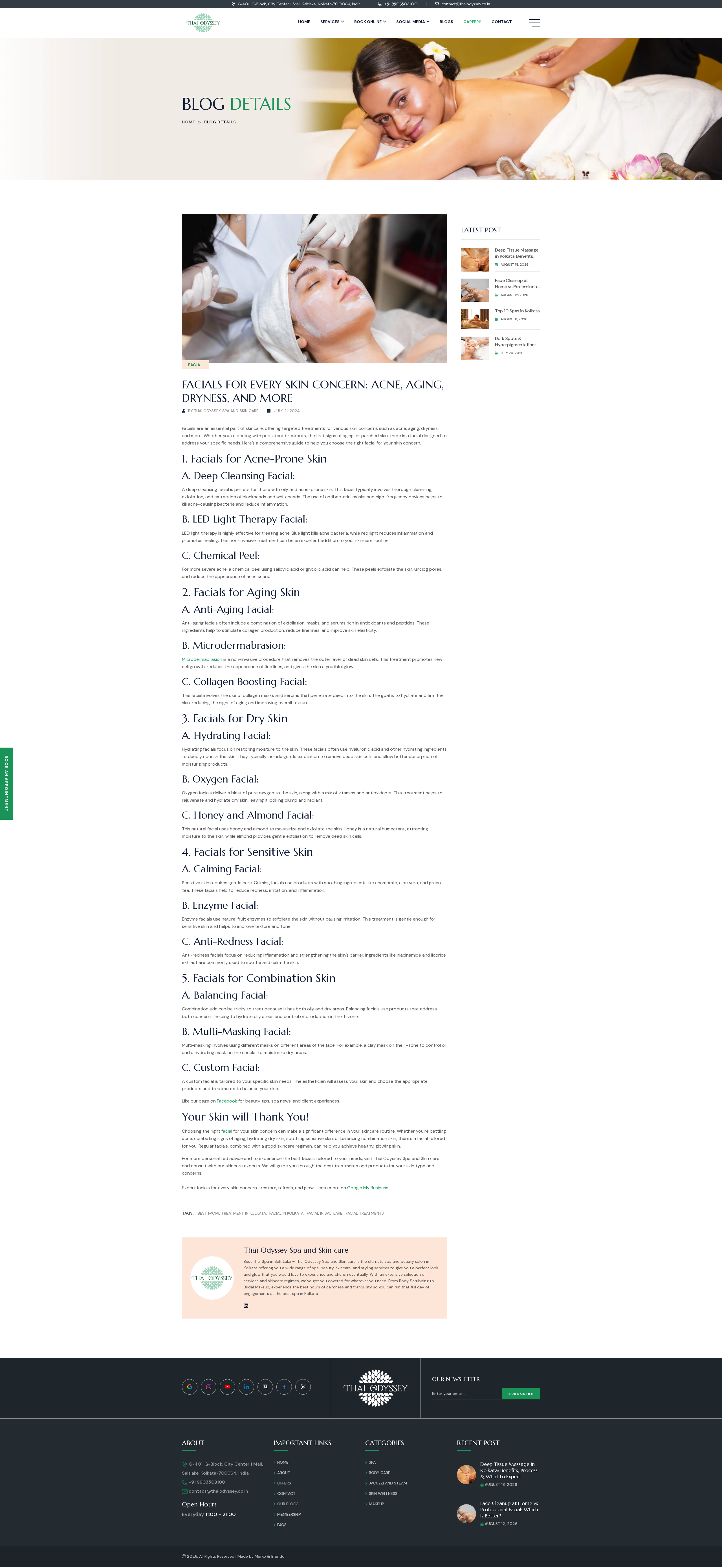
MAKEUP (376, 1504)
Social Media (410, 21)
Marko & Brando (270, 1556)
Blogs (446, 21)
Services (330, 21)
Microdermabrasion (202, 659)
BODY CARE (379, 1473)
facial (226, 1131)
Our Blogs (288, 1504)
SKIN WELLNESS (383, 1493)
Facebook (227, 1101)
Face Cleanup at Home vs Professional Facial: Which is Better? (516, 289)
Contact (502, 21)
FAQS (282, 1525)
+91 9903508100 (401, 3)
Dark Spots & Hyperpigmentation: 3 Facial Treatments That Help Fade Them (517, 347)
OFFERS (284, 1483)
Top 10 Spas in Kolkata (517, 311)
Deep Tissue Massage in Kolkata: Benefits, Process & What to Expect (516, 259)
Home (304, 21)
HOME (283, 1462)
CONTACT (286, 1493)
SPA (372, 1462)
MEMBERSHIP (289, 1514)
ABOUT (283, 1473)
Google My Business (367, 1188)
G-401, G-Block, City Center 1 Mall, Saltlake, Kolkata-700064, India (299, 3)
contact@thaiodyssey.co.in (466, 3)
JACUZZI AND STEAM (388, 1483)
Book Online (368, 21)
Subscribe (521, 1394)
